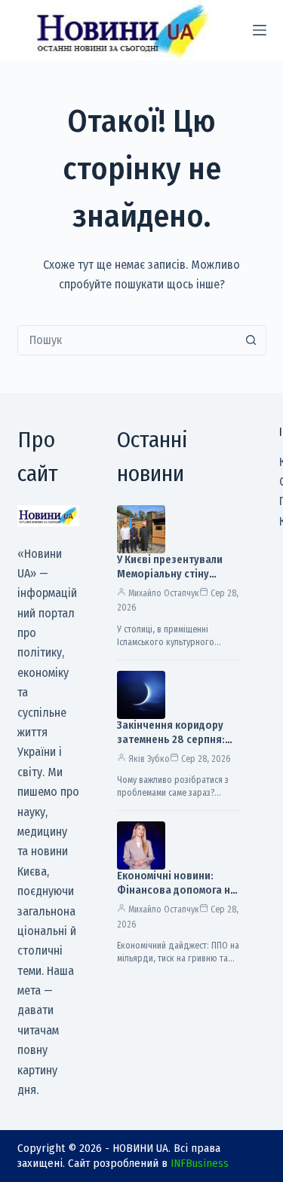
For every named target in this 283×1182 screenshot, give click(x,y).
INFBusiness (200, 1163)
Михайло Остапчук (163, 593)
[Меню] (259, 30)
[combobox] (127, 340)
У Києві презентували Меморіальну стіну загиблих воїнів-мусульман (170, 581)
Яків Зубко (149, 759)
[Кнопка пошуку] (251, 340)
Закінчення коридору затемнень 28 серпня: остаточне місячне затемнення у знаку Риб (175, 747)
